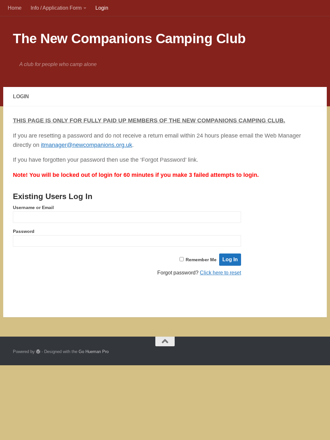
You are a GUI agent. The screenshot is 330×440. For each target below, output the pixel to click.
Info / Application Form (56, 8)
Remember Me (201, 259)
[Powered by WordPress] (38, 351)
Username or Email (33, 207)
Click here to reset (220, 272)
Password (23, 231)
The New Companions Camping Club (129, 38)
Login (101, 8)
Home (15, 8)
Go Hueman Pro (94, 351)
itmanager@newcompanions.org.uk (86, 145)
